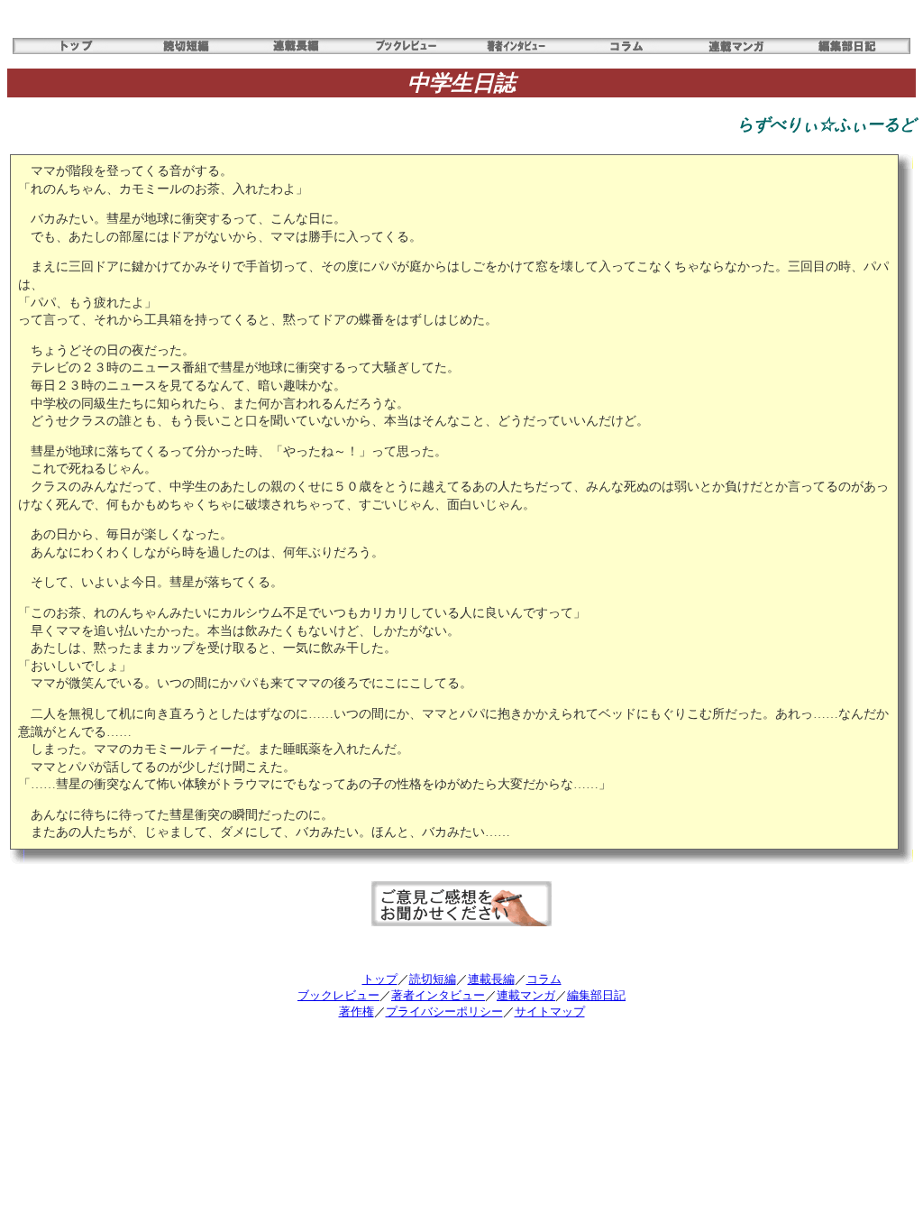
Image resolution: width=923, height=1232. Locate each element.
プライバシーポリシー (444, 1011)
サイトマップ (550, 1011)
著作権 (356, 1011)
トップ (380, 979)
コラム (544, 979)
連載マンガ (526, 995)
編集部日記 (596, 995)
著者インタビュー (438, 995)
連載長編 (491, 979)
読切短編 (432, 979)
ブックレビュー (338, 995)
